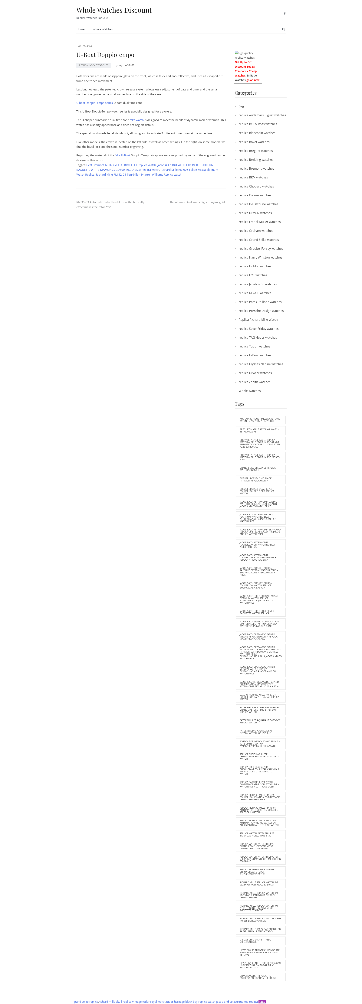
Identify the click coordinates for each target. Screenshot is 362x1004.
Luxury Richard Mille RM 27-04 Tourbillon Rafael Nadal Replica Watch (259, 697)
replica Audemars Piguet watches (262, 115)
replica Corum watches (255, 195)
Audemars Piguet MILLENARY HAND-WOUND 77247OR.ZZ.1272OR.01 (260, 420)
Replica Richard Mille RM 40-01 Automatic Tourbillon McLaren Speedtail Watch (259, 810)
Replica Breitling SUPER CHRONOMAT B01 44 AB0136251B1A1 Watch (260, 756)
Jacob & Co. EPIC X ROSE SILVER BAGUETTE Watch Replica (257, 612)
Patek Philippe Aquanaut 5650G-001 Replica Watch (261, 721)
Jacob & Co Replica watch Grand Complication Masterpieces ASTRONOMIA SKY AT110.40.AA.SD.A (259, 684)
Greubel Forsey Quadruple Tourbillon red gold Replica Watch (257, 491)
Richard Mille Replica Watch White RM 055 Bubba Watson (260, 919)
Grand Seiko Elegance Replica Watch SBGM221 (258, 469)
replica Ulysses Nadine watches (261, 364)
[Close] (260, 46)
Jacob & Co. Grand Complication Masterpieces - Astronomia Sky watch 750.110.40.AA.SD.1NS (259, 624)
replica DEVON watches (255, 213)
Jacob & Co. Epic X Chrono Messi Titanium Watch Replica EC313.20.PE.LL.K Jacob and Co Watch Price (259, 599)
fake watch (137, 120)
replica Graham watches (256, 231)
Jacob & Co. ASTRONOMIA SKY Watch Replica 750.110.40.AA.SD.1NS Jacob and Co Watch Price (260, 532)
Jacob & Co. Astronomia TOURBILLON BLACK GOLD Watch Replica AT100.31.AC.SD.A (258, 557)
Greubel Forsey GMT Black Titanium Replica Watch (256, 479)
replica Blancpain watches (257, 133)
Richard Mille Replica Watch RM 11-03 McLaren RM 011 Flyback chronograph (259, 895)
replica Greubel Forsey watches (261, 248)
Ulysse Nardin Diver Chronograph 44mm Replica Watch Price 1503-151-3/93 (260, 952)
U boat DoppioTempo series (94, 103)
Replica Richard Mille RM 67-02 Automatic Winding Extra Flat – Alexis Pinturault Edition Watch (259, 823)
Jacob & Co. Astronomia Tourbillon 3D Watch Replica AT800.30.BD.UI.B (257, 545)
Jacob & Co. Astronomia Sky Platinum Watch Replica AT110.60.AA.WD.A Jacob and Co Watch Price (258, 518)
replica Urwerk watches (255, 373)
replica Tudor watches (254, 346)
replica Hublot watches (255, 266)
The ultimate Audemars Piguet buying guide (198, 202)
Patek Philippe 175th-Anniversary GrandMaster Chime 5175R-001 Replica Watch (259, 710)
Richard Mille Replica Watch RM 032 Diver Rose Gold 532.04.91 (259, 883)
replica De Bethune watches (258, 204)
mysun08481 (126, 65)
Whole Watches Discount (114, 9)
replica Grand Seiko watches (259, 240)
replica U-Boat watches (93, 65)
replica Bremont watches (256, 168)
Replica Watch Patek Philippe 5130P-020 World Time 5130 (257, 834)
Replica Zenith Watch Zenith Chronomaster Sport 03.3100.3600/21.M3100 (257, 872)
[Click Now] (248, 55)
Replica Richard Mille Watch (258, 320)
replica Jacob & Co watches (258, 284)
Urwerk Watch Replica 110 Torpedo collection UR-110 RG (258, 977)
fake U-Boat (123, 155)
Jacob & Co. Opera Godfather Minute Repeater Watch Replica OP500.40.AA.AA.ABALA (259, 637)
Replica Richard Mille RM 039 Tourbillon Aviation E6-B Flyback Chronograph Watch (260, 797)
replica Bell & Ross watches (258, 124)
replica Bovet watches (254, 142)
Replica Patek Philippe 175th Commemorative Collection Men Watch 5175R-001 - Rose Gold (259, 784)
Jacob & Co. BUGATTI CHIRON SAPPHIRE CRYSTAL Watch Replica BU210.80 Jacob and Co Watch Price (259, 571)
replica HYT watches (253, 275)
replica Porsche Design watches (261, 311)
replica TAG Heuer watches (258, 337)
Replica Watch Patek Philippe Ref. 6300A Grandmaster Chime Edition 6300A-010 (260, 859)
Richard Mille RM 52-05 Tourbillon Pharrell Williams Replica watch (139, 174)
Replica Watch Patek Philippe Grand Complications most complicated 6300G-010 (257, 846)
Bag (241, 106)
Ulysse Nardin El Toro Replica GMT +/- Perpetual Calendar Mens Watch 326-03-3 (260, 965)
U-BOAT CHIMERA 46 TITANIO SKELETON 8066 (255, 941)
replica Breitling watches (256, 160)
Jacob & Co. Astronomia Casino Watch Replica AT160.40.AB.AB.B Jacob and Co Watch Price (258, 504)
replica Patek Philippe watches (260, 302)
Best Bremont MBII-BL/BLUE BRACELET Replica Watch (121, 165)
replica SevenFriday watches (259, 329)
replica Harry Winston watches (260, 257)
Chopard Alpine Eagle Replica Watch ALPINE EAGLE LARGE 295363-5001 (260, 457)
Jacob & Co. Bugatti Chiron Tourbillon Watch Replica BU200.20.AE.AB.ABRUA (256, 585)
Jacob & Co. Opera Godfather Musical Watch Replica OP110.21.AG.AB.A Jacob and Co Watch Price (258, 670)
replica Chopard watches (256, 186)
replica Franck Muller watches (260, 222)
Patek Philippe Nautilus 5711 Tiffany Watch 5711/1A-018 (257, 732)
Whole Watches (103, 29)
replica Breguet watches (256, 151)
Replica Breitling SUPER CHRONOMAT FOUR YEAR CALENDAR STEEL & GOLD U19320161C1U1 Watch (259, 770)
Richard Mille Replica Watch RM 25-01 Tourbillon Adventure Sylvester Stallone (259, 908)
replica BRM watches (253, 177)
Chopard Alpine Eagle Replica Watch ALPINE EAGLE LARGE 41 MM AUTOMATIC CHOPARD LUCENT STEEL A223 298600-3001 (260, 443)
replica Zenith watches (255, 382)
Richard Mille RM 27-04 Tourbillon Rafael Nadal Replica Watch (260, 930)
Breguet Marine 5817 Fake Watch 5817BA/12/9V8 (259, 430)
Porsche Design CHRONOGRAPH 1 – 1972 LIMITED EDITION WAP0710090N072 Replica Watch (260, 744)
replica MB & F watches (255, 293)
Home (80, 29)
